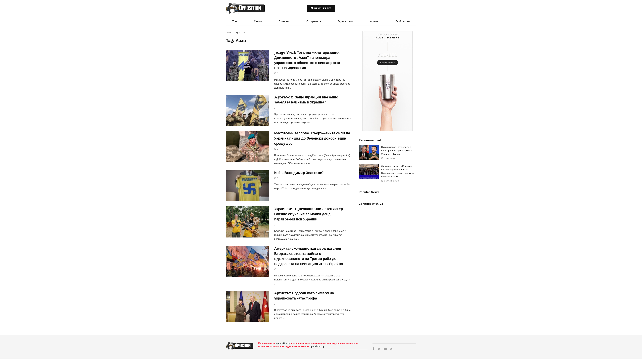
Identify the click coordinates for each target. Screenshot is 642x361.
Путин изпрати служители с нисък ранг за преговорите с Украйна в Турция (396, 150)
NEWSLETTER (322, 8)
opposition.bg (283, 343)
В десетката (345, 21)
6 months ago (391, 181)
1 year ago (389, 158)
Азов (243, 32)
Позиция (284, 21)
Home (229, 32)
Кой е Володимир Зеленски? (299, 172)
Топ (234, 21)
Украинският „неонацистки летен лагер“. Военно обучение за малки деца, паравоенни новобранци (309, 214)
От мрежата (313, 21)
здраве (374, 21)
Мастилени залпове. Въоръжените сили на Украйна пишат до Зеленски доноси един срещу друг (312, 138)
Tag (236, 32)
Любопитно (402, 21)
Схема (258, 21)
